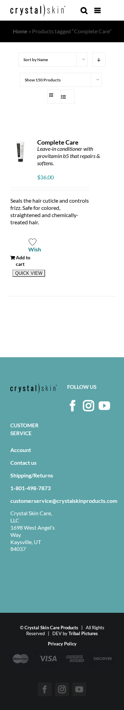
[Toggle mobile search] (84, 10)
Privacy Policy (62, 643)
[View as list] (66, 96)
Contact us (23, 462)
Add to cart (23, 261)
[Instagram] (88, 405)
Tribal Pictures (83, 633)
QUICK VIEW (28, 273)
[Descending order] (99, 60)
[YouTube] (104, 405)
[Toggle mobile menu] (98, 10)
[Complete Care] (20, 151)
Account (20, 450)
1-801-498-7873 (30, 488)
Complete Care (58, 142)
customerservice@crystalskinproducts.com (63, 500)
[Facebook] (72, 405)
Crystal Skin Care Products (51, 627)
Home (20, 31)
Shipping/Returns (31, 475)
